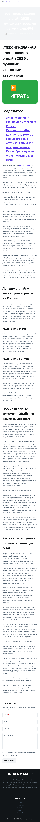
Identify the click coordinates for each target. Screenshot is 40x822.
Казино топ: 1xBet (18, 130)
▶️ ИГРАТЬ (20, 92)
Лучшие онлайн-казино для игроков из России (21, 122)
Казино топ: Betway (19, 135)
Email (6, 721)
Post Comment (9, 761)
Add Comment (9, 735)
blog (33, 34)
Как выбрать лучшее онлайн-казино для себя (20, 155)
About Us (20, 803)
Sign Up (20, 813)
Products (20, 808)
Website (6, 728)
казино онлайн (24, 165)
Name (6, 714)
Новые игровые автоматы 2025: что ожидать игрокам (19, 143)
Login (20, 810)
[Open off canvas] (37, 3)
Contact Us (20, 805)
